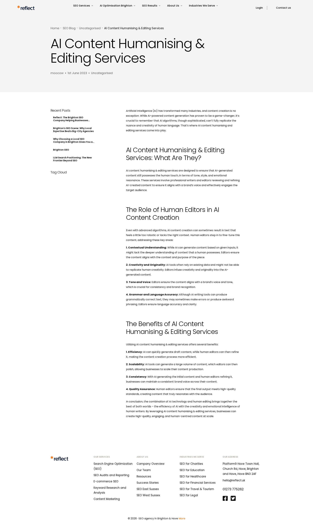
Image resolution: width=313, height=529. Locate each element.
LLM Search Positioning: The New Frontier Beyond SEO (72, 159)
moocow (57, 73)
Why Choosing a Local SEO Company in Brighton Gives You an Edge (73, 140)
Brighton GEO (61, 149)
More (182, 518)
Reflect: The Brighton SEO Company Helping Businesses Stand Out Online (70, 119)
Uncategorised (102, 73)
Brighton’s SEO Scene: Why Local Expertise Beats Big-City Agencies (73, 130)
